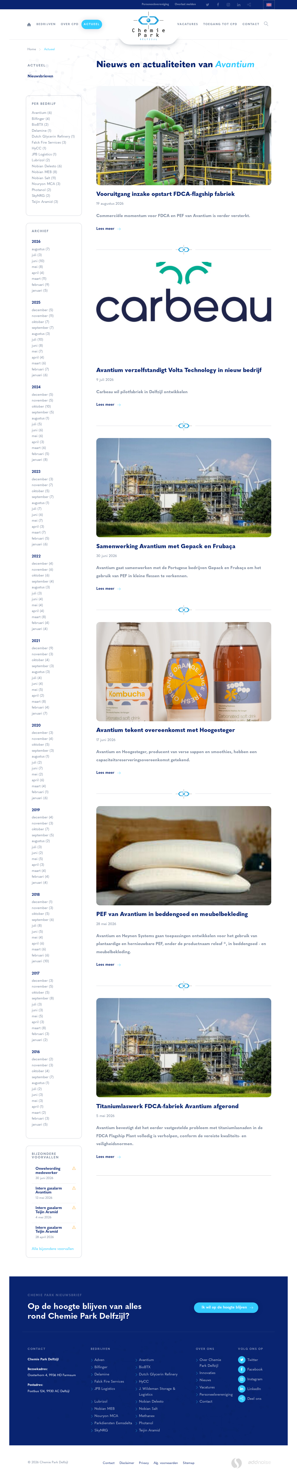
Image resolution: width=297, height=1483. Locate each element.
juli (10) (37, 340)
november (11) (43, 316)
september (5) (43, 412)
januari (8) (40, 460)
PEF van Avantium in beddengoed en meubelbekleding (172, 914)
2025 (36, 303)
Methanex (147, 1416)
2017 (35, 973)
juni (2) (37, 853)
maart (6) (39, 363)
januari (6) (40, 375)
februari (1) (40, 792)
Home (29, 24)
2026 (36, 242)
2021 (36, 641)
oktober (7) (40, 322)
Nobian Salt (44, 178)
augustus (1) (40, 418)
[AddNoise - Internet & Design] (259, 1466)
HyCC (39, 148)
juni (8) (37, 346)
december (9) (42, 648)
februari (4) (40, 623)
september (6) (43, 920)
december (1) (42, 902)
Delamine (41, 131)
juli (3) (37, 255)
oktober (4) (40, 660)
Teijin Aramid (45, 202)
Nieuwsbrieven (40, 76)
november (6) (42, 570)
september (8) (43, 998)
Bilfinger (41, 119)
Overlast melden (185, 4)
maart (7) (39, 532)
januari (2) (40, 1040)
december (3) (42, 479)
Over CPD (70, 24)
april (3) (38, 442)
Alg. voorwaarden (166, 1463)
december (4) (42, 564)
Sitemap (188, 1463)
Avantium (42, 113)
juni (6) (37, 430)
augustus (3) (41, 334)
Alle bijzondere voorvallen (53, 1249)
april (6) (38, 780)
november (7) (42, 485)
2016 (36, 1052)
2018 (36, 895)
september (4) (43, 581)
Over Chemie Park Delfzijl (210, 1363)
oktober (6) (40, 575)
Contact (250, 24)
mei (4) (37, 605)
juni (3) (37, 1010)
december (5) (42, 310)
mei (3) (37, 1101)
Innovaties (207, 1373)
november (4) (42, 739)
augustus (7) (41, 249)
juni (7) (37, 768)
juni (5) (37, 932)
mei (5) (37, 690)
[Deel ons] (249, 4)
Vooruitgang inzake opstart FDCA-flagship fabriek (165, 194)
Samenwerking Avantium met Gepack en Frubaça (166, 547)
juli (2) (37, 763)
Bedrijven (46, 24)
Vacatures (187, 24)
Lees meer (105, 229)
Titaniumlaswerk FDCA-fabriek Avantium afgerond (167, 1107)
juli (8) (37, 926)
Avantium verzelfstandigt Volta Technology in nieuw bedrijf (178, 370)
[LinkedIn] (238, 4)
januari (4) (40, 629)
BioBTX (40, 125)
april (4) (38, 273)
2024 (36, 387)
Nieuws (205, 1380)
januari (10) (40, 961)
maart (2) (39, 1113)
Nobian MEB (44, 172)
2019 (36, 810)
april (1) (37, 1107)
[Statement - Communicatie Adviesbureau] (236, 1463)
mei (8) (37, 267)
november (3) (42, 654)
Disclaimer (126, 1463)
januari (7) (39, 713)
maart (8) (39, 617)
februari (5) (40, 454)
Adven (99, 1360)
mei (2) (37, 774)
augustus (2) (41, 841)
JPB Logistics (44, 154)
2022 (36, 556)
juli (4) (37, 678)
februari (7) (40, 369)
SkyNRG (41, 196)
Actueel (92, 24)
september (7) (43, 328)
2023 (36, 472)
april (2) (38, 696)
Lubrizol (41, 160)
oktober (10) (41, 407)
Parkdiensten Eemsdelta (113, 1423)
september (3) (43, 666)
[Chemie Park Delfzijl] (148, 23)
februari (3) (40, 1034)
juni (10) (38, 261)
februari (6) (40, 955)
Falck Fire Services (49, 143)
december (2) (42, 1059)
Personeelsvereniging (155, 4)
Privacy (144, 1463)
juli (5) (37, 424)
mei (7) (37, 351)
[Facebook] (218, 4)
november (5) (42, 400)
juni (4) (37, 599)
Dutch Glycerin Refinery (53, 136)
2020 (36, 726)
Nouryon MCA (46, 184)
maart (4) (39, 786)
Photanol (41, 190)
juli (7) (37, 509)
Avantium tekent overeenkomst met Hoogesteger (165, 730)
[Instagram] (228, 4)
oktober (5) (40, 491)
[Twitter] (207, 4)
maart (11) (39, 279)
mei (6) (37, 436)
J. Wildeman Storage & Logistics (157, 1392)
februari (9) (40, 285)
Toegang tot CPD (220, 24)
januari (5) (40, 291)
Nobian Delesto (47, 166)
